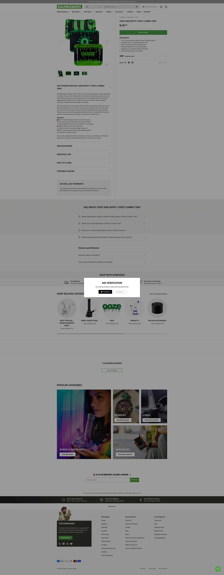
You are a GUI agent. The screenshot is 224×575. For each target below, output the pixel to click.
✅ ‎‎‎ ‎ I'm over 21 (105, 291)
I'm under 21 (119, 291)
